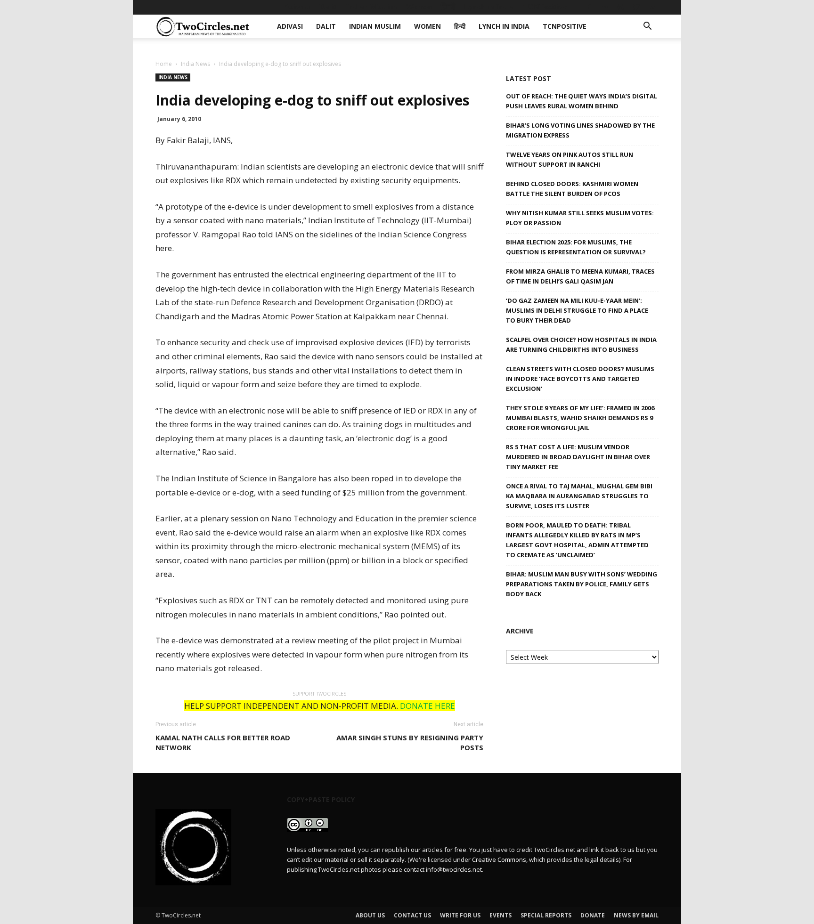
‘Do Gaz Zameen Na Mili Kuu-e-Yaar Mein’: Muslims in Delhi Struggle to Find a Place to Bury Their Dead (577, 310)
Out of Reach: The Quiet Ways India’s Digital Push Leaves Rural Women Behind (581, 101)
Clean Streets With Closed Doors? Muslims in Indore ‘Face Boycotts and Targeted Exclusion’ (580, 379)
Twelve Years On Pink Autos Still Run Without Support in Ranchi (569, 159)
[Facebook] (589, 7)
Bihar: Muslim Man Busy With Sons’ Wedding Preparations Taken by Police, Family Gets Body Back (581, 584)
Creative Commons (499, 859)
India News (195, 64)
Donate (592, 915)
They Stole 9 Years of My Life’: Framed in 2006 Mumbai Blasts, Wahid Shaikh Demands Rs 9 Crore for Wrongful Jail (580, 418)
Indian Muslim (371, 6)
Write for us (460, 915)
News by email (636, 915)
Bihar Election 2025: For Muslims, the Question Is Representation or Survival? (576, 247)
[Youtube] (651, 7)
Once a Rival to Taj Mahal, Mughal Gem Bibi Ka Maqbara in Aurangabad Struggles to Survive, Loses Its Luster (579, 496)
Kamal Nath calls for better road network (222, 742)
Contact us (412, 915)
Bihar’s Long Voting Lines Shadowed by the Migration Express (580, 130)
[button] (647, 27)
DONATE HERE (427, 705)
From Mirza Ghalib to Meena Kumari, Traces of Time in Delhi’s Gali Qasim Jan (580, 276)
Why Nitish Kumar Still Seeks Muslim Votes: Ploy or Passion (580, 218)
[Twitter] (636, 7)
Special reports (546, 915)
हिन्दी (448, 6)
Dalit (328, 6)
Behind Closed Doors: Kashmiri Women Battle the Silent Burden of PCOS (572, 188)
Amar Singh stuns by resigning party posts (409, 742)
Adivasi (297, 6)
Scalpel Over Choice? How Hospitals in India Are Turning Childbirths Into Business (581, 344)
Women (419, 6)
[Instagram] (620, 7)
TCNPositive (545, 6)
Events (500, 915)
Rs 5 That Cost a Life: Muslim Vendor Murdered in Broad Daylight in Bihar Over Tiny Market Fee (578, 457)
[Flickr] (605, 7)
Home (163, 64)
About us (370, 915)
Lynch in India (489, 6)
